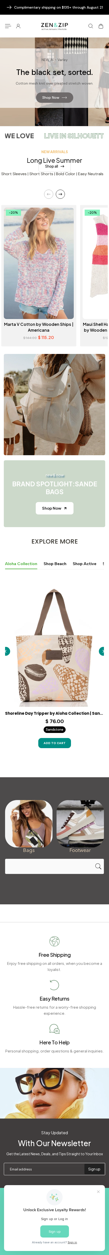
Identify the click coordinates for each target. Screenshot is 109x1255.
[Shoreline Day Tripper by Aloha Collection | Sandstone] (54, 645)
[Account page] (18, 26)
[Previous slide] (48, 194)
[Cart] (101, 26)
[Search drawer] (91, 26)
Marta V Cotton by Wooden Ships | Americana (39, 327)
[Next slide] (60, 194)
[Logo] (54, 26)
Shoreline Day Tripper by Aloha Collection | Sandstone (54, 713)
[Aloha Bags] (29, 824)
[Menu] (8, 26)
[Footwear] (80, 824)
